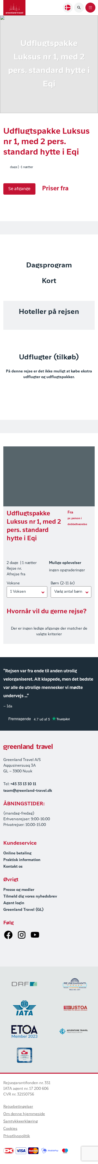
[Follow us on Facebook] (8, 935)
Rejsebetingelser (18, 1107)
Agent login (13, 903)
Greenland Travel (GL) (23, 910)
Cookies (10, 1129)
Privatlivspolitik (16, 1136)
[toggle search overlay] (79, 8)
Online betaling (17, 853)
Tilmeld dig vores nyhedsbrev (30, 896)
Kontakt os (13, 866)
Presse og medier (18, 890)
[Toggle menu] (90, 8)
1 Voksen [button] (18, 591)
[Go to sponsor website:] (24, 984)
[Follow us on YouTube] (35, 935)
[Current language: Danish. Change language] (68, 8)
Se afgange (19, 189)
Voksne (13, 583)
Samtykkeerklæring (20, 1121)
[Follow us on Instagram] (22, 935)
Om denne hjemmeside (24, 1114)
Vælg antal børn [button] (68, 591)
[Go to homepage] (14, 7)
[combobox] (68, 8)
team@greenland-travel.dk (27, 791)
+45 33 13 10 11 (23, 784)
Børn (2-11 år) (63, 583)
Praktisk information (21, 860)
